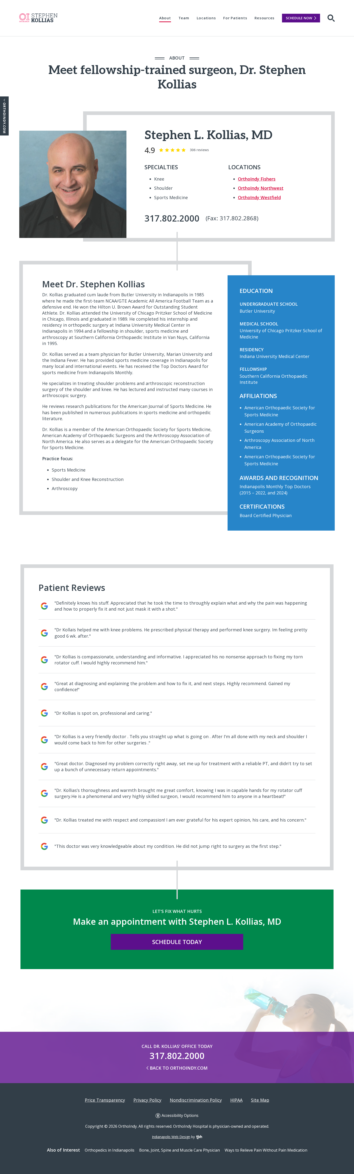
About (165, 17)
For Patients (235, 17)
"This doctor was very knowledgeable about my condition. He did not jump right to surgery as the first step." (167, 846)
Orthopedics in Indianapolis (109, 1150)
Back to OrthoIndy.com (179, 1068)
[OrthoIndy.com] (4, 115)
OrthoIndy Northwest (260, 188)
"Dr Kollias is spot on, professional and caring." (103, 713)
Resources (265, 17)
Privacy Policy (147, 1100)
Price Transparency (105, 1100)
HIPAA (236, 1100)
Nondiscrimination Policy (196, 1100)
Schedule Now (299, 18)
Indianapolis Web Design (171, 1136)
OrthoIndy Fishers (256, 179)
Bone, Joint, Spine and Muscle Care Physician (179, 1150)
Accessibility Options (180, 1115)
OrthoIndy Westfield (259, 197)
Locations (206, 17)
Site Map (260, 1100)
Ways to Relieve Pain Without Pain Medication (266, 1150)
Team (183, 17)
